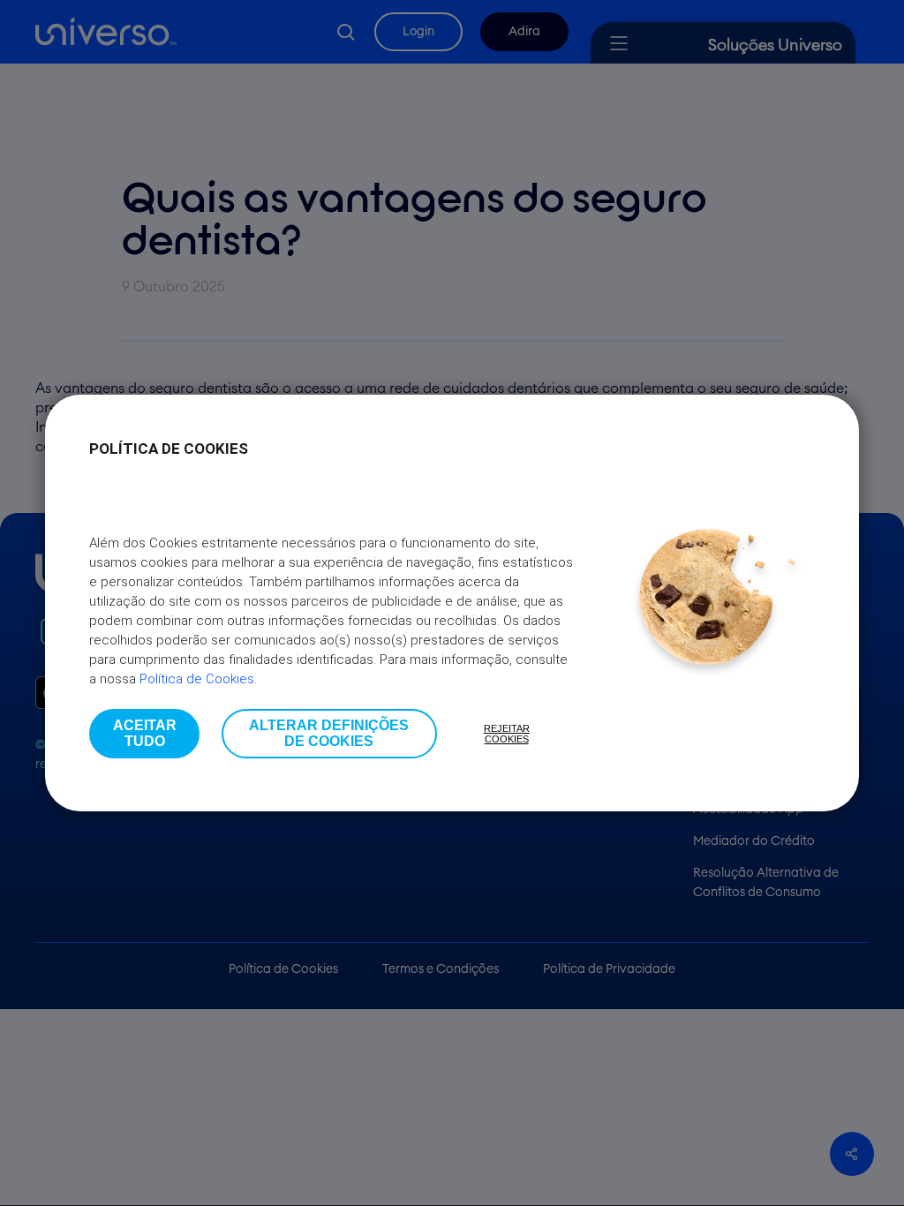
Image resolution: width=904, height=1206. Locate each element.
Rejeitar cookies (507, 733)
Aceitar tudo (145, 733)
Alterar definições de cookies (329, 733)
